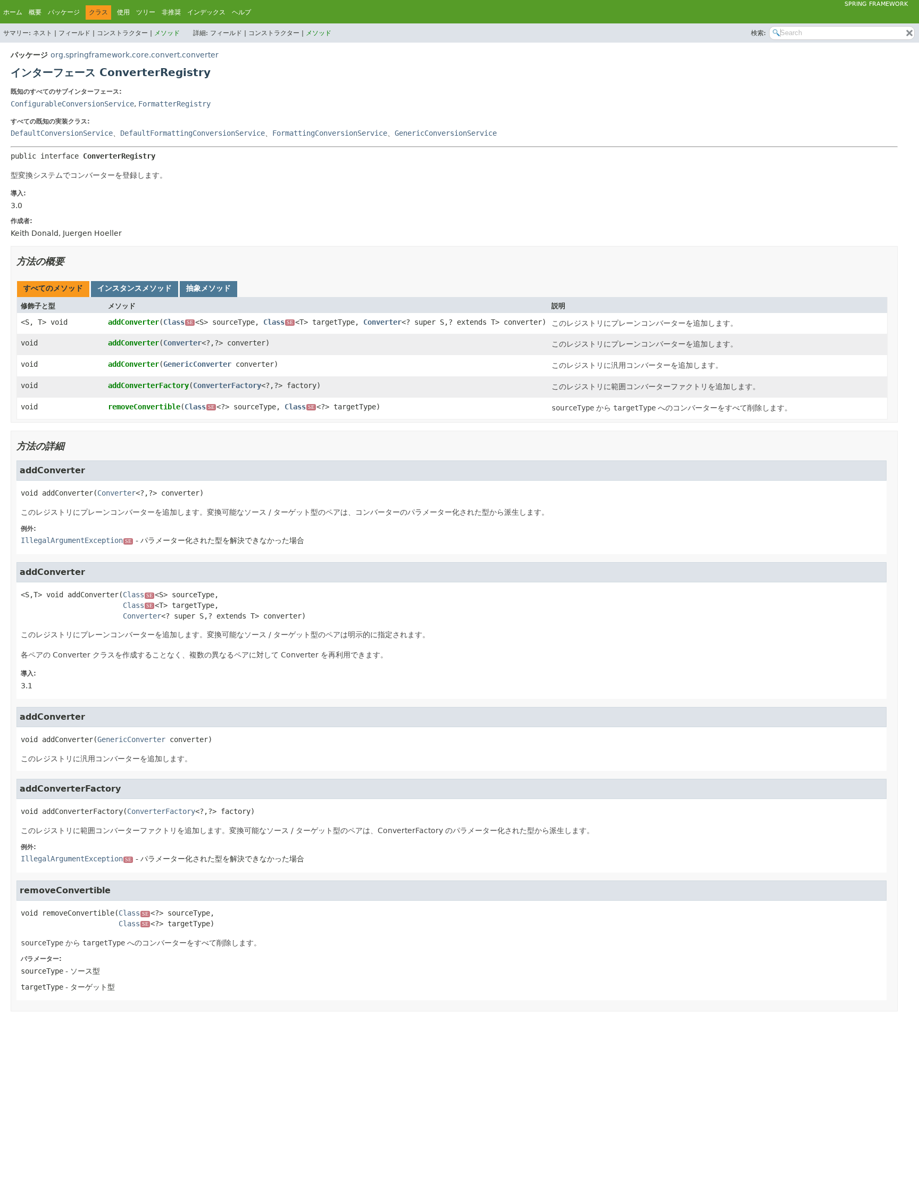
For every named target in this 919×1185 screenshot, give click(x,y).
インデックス (206, 12)
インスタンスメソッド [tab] (134, 288)
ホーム (12, 12)
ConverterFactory (227, 385)
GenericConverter (197, 364)
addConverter (133, 322)
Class (178, 322)
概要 (35, 12)
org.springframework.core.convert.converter (135, 55)
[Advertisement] (330, 1096)
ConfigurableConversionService (72, 104)
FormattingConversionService (329, 133)
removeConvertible (144, 406)
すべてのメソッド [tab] (53, 288)
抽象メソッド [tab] (208, 288)
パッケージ (64, 12)
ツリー (145, 12)
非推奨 (171, 12)
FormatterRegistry (174, 104)
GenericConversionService (446, 133)
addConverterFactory (148, 385)
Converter (382, 322)
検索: (758, 33)
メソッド (167, 33)
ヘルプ (241, 12)
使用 (123, 12)
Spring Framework (876, 4)
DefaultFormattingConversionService (192, 133)
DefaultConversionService (62, 133)
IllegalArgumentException (76, 540)
